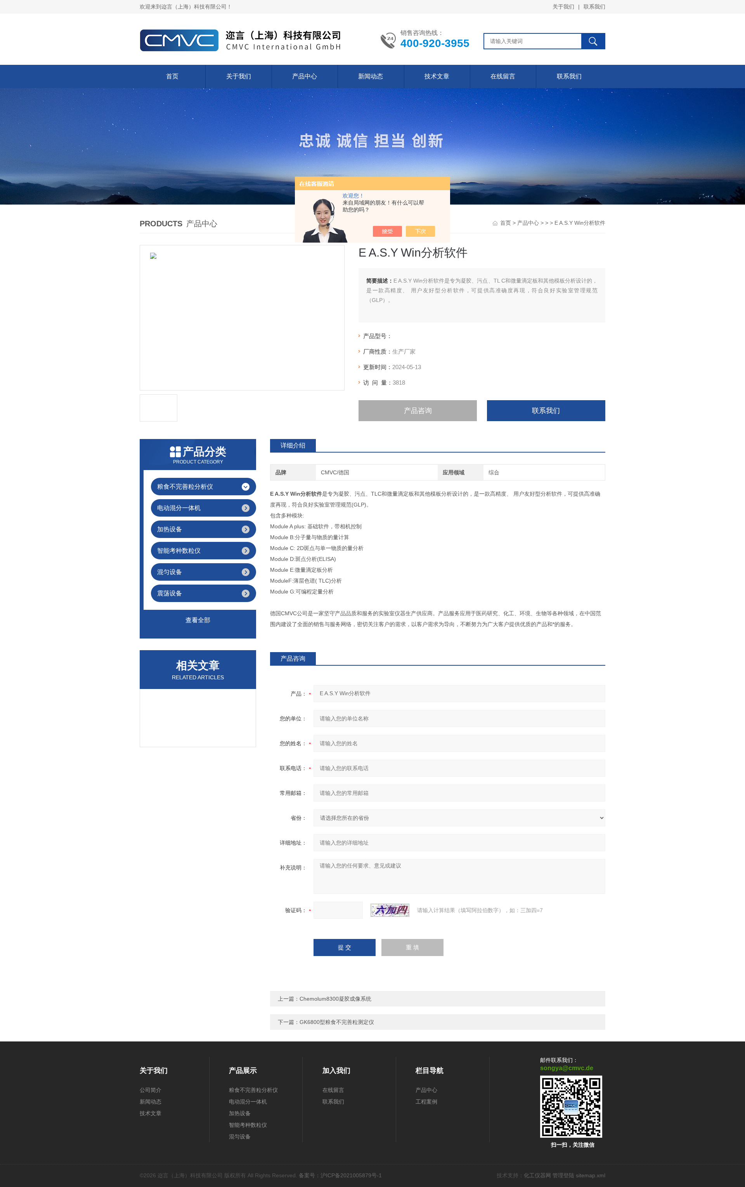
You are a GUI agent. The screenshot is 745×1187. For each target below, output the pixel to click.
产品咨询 (418, 411)
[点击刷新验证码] (390, 910)
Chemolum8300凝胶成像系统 (335, 999)
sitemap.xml (590, 1175)
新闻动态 (370, 76)
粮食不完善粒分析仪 (185, 486)
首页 (172, 76)
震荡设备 (169, 593)
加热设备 (169, 529)
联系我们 (594, 6)
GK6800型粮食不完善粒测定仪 (337, 1022)
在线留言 (502, 76)
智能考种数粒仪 (179, 550)
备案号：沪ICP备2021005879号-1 (340, 1175)
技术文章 (436, 76)
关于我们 (563, 6)
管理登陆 (563, 1175)
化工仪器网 (537, 1175)
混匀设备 (169, 572)
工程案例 (426, 1101)
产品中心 (304, 76)
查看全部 (197, 620)
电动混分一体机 (179, 508)
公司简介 (150, 1090)
